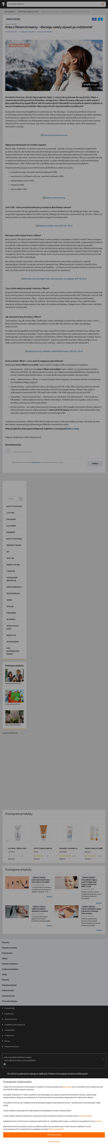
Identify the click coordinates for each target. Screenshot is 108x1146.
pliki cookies (67, 1087)
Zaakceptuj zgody (54, 1135)
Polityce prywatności (56, 1129)
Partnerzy (98, 1121)
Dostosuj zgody (85, 1116)
